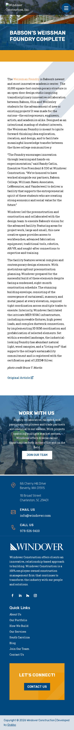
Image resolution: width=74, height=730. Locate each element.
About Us (15, 614)
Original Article (18, 378)
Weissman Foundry (26, 79)
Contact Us (16, 654)
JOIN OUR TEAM (37, 455)
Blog (12, 643)
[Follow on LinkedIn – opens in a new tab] (20, 595)
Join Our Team (19, 649)
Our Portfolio (18, 620)
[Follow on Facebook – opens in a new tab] (12, 595)
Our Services (17, 631)
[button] (66, 8)
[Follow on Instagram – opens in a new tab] (35, 595)
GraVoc (11, 725)
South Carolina (19, 637)
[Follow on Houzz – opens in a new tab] (28, 595)
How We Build (18, 626)
